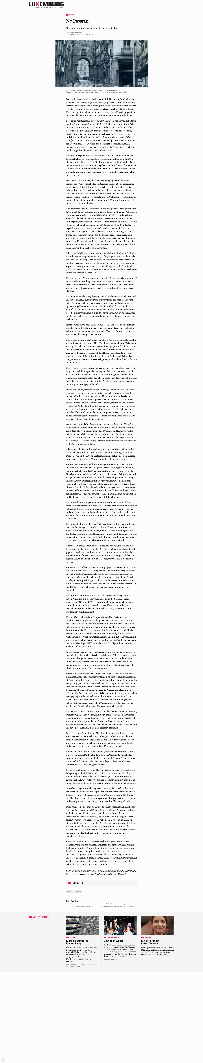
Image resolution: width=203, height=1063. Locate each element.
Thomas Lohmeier (77, 964)
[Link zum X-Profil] (160, 5)
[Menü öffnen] (172, 5)
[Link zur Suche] (155, 5)
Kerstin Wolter (113, 959)
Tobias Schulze (76, 966)
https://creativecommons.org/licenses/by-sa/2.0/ (108, 92)
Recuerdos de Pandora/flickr (77, 92)
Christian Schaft (91, 964)
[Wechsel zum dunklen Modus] (168, 5)
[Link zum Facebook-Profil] (164, 5)
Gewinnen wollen (114, 941)
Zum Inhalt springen (196, 1)
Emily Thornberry (76, 33)
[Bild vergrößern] (101, 63)
